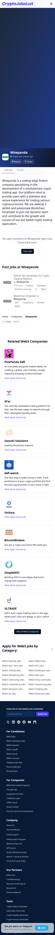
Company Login (13, 798)
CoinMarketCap (13, 879)
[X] (8, 722)
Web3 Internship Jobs (13, 679)
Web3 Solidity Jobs (11, 670)
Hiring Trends (12, 807)
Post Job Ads (11, 789)
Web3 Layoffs (12, 749)
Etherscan (10, 875)
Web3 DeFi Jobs (36, 675)
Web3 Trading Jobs (38, 688)
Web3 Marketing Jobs (13, 675)
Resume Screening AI (15, 883)
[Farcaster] (34, 722)
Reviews (20, 170)
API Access (11, 848)
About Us (10, 825)
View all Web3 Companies (27, 631)
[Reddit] (24, 722)
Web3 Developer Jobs (39, 670)
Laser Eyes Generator (15, 910)
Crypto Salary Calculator (16, 906)
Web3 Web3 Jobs (37, 661)
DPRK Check (11, 802)
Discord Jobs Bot (13, 767)
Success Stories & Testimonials (19, 811)
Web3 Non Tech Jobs (12, 665)
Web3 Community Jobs (40, 684)
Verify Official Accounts (16, 852)
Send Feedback (13, 829)
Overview (8, 170)
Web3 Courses (12, 758)
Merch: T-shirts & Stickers (17, 856)
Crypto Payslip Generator (17, 915)
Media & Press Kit (14, 843)
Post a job (27, 251)
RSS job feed (11, 771)
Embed (8, 321)
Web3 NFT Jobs (36, 665)
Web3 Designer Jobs (12, 688)
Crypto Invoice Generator (17, 919)
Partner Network (13, 892)
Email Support (12, 834)
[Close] (51, 928)
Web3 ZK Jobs (9, 693)
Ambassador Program (16, 839)
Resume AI (11, 888)
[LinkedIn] (13, 722)
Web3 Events (12, 754)
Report (16, 321)
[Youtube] (29, 722)
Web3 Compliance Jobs (14, 684)
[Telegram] (18, 722)
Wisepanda (22, 282)
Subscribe (42, 714)
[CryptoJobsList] (17, 4)
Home (5, 316)
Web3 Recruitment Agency (18, 785)
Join (43, 927)
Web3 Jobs (11, 736)
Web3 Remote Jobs (11, 661)
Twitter (29, 162)
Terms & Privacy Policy (16, 861)
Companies (16, 316)
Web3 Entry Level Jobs (40, 679)
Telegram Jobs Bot (14, 762)
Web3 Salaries (12, 745)
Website (17, 162)
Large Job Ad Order (14, 794)
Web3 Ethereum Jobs (39, 693)
